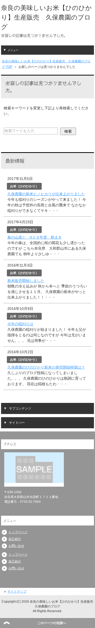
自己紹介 (14, 539)
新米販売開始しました (25, 280)
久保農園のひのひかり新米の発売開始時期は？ (46, 367)
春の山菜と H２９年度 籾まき (34, 237)
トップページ (17, 532)
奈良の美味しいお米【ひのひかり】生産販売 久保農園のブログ (46, 17)
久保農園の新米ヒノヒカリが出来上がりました (46, 194)
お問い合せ (16, 546)
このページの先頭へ (51, 623)
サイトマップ (16, 591)
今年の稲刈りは (20, 324)
